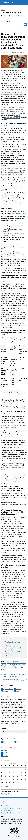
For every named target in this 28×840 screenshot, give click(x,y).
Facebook (18, 689)
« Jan (2, 786)
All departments (6, 810)
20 (14, 779)
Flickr (4, 754)
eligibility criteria (20, 213)
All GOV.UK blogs (6, 806)
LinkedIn (5, 691)
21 (17, 779)
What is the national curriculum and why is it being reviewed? (14, 648)
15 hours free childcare (10, 661)
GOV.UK (19, 808)
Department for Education (16, 16)
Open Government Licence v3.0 (11, 821)
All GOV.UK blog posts (8, 808)
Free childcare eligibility (11, 666)
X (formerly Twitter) (8, 689)
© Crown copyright (14, 836)
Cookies (20, 813)
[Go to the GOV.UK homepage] (7, 2)
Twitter (5, 750)
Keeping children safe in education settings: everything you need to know (15, 675)
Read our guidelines (6, 794)
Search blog (5, 21)
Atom (17, 742)
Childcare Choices (12, 664)
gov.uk (19, 211)
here (13, 437)
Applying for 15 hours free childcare (16, 663)
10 (1, 776)
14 (17, 776)
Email (17, 691)
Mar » (6, 786)
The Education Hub (11, 12)
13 (13, 776)
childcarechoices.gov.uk (12, 118)
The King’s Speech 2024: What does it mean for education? (13, 654)
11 (5, 776)
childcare (17, 116)
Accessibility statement (8, 813)
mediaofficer (4, 52)
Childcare (21, 52)
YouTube (5, 756)
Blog (3, 10)
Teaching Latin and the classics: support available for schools (13, 680)
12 (9, 776)
